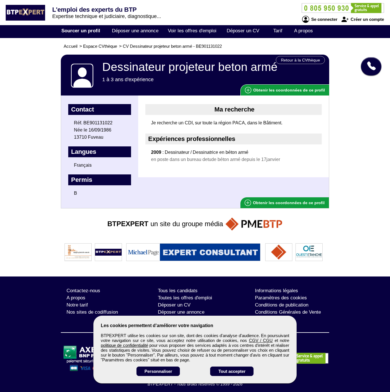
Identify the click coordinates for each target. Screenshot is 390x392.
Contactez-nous (83, 290)
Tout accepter (232, 371)
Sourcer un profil (80, 30)
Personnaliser (158, 371)
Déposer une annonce (135, 30)
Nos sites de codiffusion (92, 312)
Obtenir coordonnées (288, 90)
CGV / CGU (261, 340)
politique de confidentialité (124, 345)
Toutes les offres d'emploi (185, 298)
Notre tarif (77, 305)
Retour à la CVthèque (300, 60)
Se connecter (323, 19)
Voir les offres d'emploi (192, 30)
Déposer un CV (243, 30)
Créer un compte (366, 19)
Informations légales (276, 290)
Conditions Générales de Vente (288, 312)
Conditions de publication (281, 305)
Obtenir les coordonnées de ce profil (288, 202)
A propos (303, 30)
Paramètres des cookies (281, 298)
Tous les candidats (178, 290)
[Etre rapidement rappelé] (369, 66)
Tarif (277, 30)
